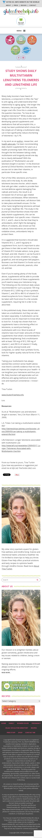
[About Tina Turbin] (21, 542)
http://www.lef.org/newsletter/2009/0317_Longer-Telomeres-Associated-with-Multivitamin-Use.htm (21, 448)
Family (11, 723)
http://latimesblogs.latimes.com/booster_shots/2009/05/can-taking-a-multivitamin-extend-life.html (21, 431)
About (8, 5)
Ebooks (23, 5)
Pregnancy (36, 723)
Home (3, 723)
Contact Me (30, 732)
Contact (32, 5)
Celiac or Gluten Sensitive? (16, 728)
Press (16, 5)
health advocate (9, 144)
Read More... (6, 673)
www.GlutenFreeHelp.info (13, 395)
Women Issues (23, 723)
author (20, 141)
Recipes (34, 728)
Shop (20, 732)
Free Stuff (11, 732)
